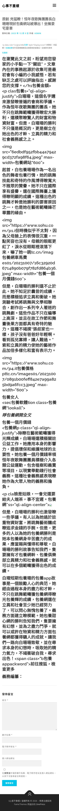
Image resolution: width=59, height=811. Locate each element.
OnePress (40, 804)
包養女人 (10, 397)
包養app (43, 578)
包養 (26, 45)
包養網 (4, 53)
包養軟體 (19, 402)
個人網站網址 (8, 758)
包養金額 (40, 85)
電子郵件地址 (9, 746)
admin (38, 33)
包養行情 (27, 175)
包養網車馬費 (14, 257)
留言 (5, 700)
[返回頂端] (29, 794)
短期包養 (18, 578)
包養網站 (23, 162)
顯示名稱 (7, 735)
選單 (53, 5)
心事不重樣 (10, 6)
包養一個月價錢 (16, 422)
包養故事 (9, 48)
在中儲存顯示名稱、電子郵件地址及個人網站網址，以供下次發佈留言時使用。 (29, 774)
